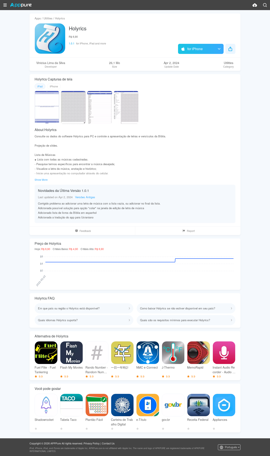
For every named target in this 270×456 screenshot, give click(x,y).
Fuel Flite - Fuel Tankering (45, 369)
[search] (265, 5)
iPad (40, 86)
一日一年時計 (120, 367)
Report (191, 231)
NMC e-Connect (147, 367)
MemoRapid (195, 367)
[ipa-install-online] (255, 5)
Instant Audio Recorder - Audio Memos (224, 369)
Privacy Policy (92, 443)
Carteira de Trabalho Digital (122, 421)
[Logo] (20, 5)
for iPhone (195, 48)
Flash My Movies (71, 367)
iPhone (54, 86)
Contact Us (108, 443)
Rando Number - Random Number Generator (96, 369)
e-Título (141, 419)
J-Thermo (168, 367)
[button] (5, 5)
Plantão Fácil (94, 419)
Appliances (220, 419)
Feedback (85, 231)
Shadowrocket (44, 419)
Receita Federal (197, 419)
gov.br (166, 419)
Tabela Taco (68, 419)
